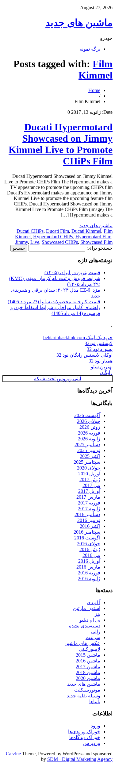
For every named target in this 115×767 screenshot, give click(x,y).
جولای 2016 (88, 543)
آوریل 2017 (89, 491)
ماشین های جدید (79, 22)
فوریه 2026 (89, 432)
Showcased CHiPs (60, 242)
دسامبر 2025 (87, 444)
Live (34, 242)
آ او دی (93, 602)
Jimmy (21, 242)
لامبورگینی (89, 649)
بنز (97, 614)
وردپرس (91, 743)
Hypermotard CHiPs (53, 236)
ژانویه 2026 (89, 438)
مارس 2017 (88, 497)
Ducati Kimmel (86, 231)
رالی (95, 631)
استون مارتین (86, 608)
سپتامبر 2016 (87, 532)
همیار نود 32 (101, 360)
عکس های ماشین (82, 643)
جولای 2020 (88, 467)
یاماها (94, 701)
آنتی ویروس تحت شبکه (57, 378)
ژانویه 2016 (89, 578)
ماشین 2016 (88, 660)
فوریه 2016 (89, 572)
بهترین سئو (102, 366)
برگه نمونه (89, 49)
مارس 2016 (88, 566)
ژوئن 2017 (89, 479)
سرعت (93, 637)
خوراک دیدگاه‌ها (84, 737)
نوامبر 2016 (88, 520)
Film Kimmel (96, 69)
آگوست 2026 (87, 415)
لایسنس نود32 (99, 343)
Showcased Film (96, 242)
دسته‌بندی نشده (84, 625)
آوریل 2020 (89, 473)
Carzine (14, 753)
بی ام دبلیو (89, 620)
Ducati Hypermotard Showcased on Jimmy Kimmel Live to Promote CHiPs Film (61, 144)
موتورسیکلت (87, 689)
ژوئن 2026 (89, 427)
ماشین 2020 (88, 678)
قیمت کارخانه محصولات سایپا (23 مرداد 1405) (54, 301)
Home (94, 90)
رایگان (106, 372)
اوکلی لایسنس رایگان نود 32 (84, 355)
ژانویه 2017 (89, 508)
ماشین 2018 (88, 672)
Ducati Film (57, 231)
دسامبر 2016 (87, 514)
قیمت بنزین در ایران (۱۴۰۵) (72, 272)
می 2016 (91, 555)
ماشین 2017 (88, 666)
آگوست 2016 (87, 537)
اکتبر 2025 (90, 456)
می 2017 (91, 485)
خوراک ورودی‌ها (84, 731)
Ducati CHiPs (30, 231)
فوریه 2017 (89, 502)
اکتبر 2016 (90, 526)
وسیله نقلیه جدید (83, 695)
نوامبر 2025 (88, 450)
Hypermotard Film (93, 236)
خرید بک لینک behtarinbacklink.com (78, 337)
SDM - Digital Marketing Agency (80, 759)
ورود (95, 725)
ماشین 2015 (88, 655)
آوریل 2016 (89, 561)
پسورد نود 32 (100, 349)
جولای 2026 (88, 421)
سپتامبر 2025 (87, 462)
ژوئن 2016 (89, 549)
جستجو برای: (99, 248)
